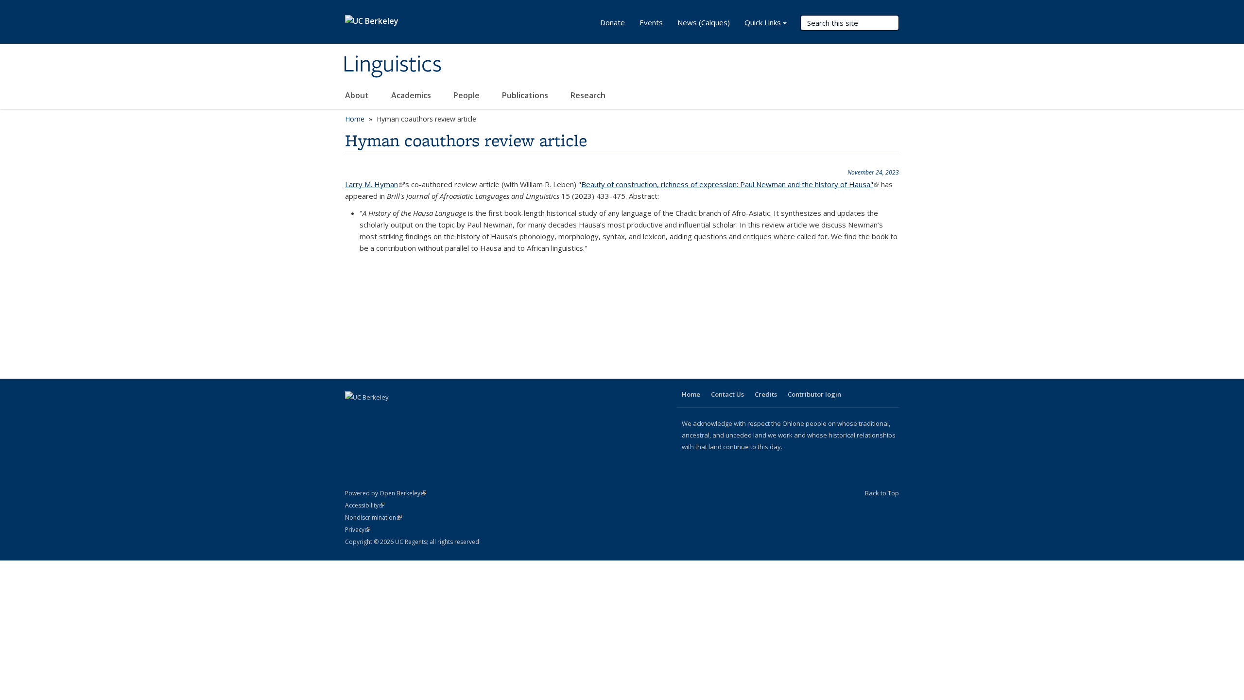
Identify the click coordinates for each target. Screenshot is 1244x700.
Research (587, 95)
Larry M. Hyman (374, 184)
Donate (612, 22)
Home (354, 118)
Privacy (357, 529)
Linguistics (392, 64)
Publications (526, 95)
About (358, 95)
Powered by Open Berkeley (385, 493)
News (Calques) (703, 22)
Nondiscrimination (373, 517)
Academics (412, 95)
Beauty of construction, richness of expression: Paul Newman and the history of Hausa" (730, 184)
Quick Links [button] (762, 22)
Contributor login (814, 394)
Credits (766, 394)
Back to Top (882, 493)
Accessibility (364, 505)
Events (651, 22)
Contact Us (727, 394)
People (467, 95)
